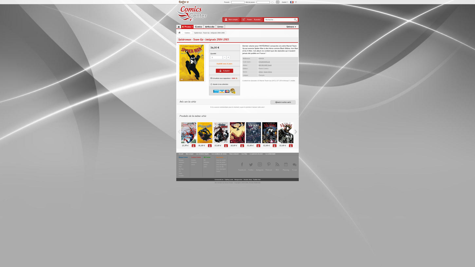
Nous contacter (234, 154)
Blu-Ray (181, 169)
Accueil (181, 154)
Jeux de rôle (220, 166)
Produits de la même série (192, 116)
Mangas (181, 160)
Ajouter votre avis (283, 102)
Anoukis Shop (248, 179)
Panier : (253, 20)
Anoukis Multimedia (254, 182)
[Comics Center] (192, 21)
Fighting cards (229, 179)
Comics (187, 33)
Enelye (231, 182)
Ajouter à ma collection (220, 84)
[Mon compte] (226, 20)
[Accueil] (179, 26)
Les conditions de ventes (219, 154)
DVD (180, 166)
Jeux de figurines (221, 164)
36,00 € (201, 145)
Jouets (218, 171)
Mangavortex (238, 179)
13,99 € (185, 145)
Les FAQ (244, 154)
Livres (180, 164)
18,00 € (234, 145)
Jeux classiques (221, 169)
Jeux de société (221, 160)
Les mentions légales (202, 154)
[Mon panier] (243, 20)
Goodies (181, 175)
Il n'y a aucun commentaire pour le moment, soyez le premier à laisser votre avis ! (237, 107)
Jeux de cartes (220, 162)
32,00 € (217, 145)
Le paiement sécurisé (256, 154)
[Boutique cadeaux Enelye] (211, 78)
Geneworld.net (219, 179)
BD (205, 160)
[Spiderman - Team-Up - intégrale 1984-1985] (191, 81)
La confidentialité (270, 154)
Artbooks (181, 162)
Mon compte (233, 20)
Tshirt (180, 173)
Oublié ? (285, 2)
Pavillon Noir (257, 179)
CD (180, 171)
